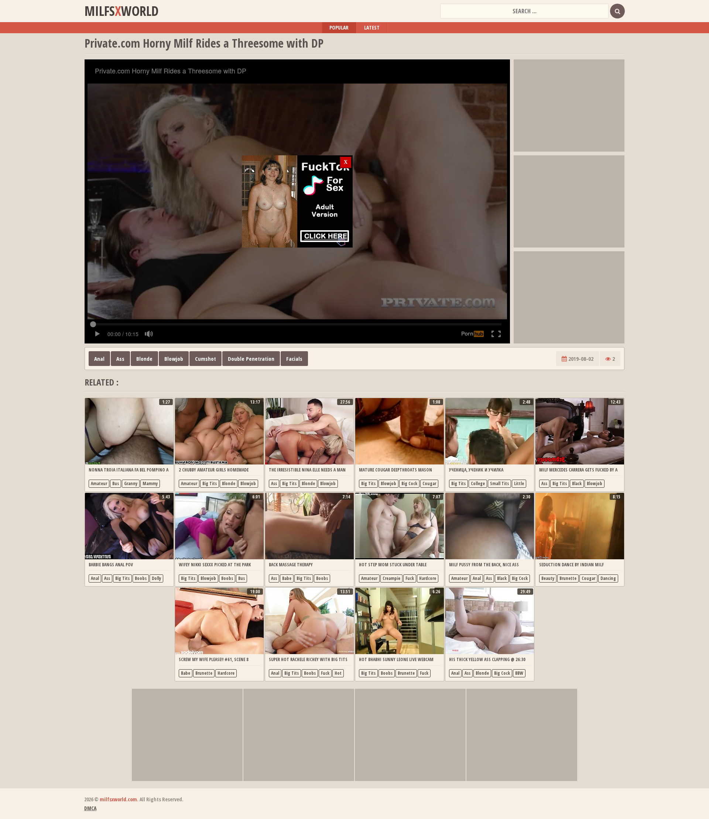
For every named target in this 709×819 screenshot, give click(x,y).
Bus (115, 483)
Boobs (141, 578)
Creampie (391, 578)
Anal (99, 358)
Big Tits (209, 483)
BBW (519, 673)
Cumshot (205, 358)
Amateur (99, 483)
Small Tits (499, 483)
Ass (120, 358)
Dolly (156, 578)
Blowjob (173, 358)
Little (519, 483)
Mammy (150, 483)
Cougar (429, 483)
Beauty (547, 578)
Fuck (409, 578)
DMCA (90, 808)
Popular (339, 27)
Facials (294, 358)
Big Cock (409, 483)
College (478, 483)
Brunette (567, 578)
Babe (286, 578)
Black (577, 483)
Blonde (144, 358)
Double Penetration (251, 358)
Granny (130, 483)
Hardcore (427, 578)
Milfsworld (121, 11)
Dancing (608, 578)
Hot (338, 673)
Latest (372, 27)
